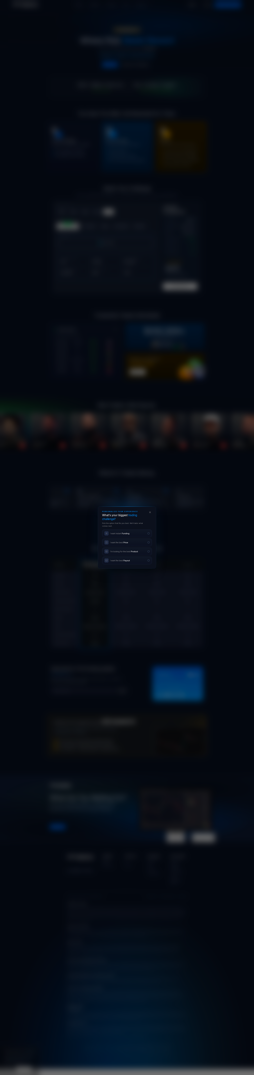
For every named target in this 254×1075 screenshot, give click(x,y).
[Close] (150, 512)
